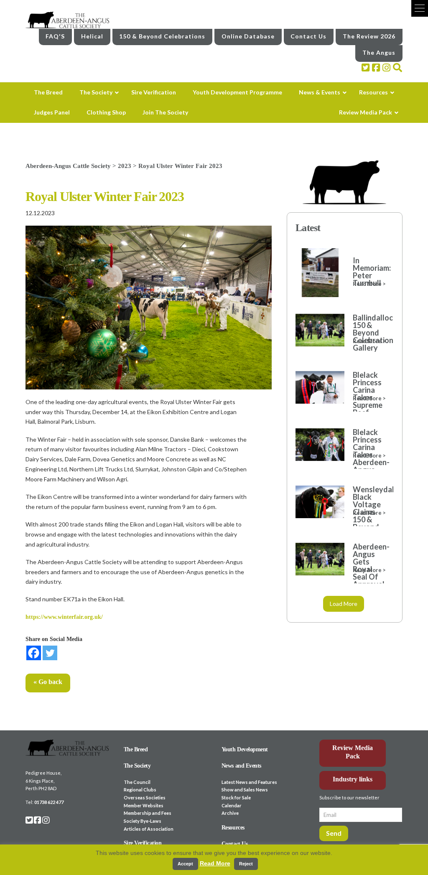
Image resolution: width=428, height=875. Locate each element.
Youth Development (245, 749)
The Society (137, 766)
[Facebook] (33, 653)
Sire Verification (143, 843)
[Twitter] (50, 653)
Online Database (248, 36)
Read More (215, 863)
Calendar (232, 805)
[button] (419, 8)
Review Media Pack (352, 752)
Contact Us (308, 36)
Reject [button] (246, 863)
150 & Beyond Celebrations (162, 36)
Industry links (352, 779)
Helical (92, 36)
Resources (233, 827)
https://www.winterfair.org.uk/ (64, 617)
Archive (230, 813)
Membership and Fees (147, 813)
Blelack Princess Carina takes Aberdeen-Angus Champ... (369, 454)
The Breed (136, 749)
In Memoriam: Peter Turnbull (369, 272)
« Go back (47, 681)
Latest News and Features (249, 782)
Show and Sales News (245, 789)
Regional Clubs (140, 789)
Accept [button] (185, 863)
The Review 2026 (369, 36)
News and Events (241, 766)
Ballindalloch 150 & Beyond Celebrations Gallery (369, 332)
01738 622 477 (49, 802)
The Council (137, 782)
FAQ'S (55, 36)
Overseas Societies (145, 797)
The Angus (378, 52)
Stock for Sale (236, 797)
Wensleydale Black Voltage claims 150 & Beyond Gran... (369, 512)
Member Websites (143, 805)
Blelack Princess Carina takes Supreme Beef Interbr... (367, 397)
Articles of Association (148, 829)
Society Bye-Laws (142, 821)
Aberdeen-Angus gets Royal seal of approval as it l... (369, 569)
